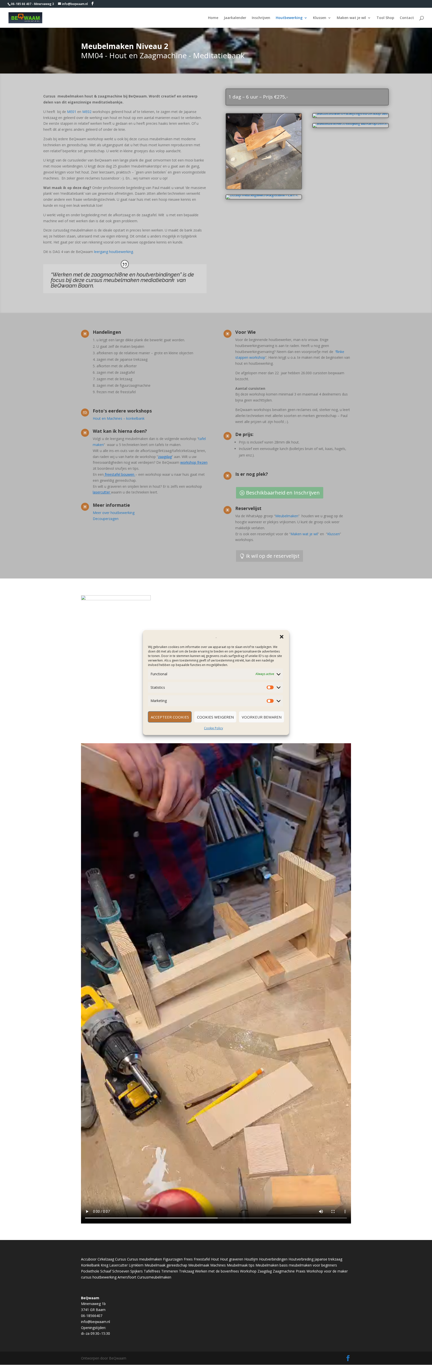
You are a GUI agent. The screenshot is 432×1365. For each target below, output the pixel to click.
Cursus (120, 1259)
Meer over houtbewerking (113, 512)
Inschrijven (261, 18)
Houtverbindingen (273, 1259)
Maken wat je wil (351, 18)
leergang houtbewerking (113, 251)
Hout (215, 1259)
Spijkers (136, 1271)
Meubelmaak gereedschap (165, 1265)
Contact (407, 18)
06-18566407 (91, 1315)
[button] (281, 636)
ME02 (87, 111)
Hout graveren (231, 1259)
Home (213, 18)
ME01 (72, 111)
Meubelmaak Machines (207, 1265)
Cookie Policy (213, 728)
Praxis (301, 1271)
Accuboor (88, 1259)
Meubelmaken (286, 516)
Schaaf (105, 1271)
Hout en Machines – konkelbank (118, 418)
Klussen (319, 18)
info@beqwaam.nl (95, 1321)
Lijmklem (136, 1265)
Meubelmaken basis (272, 1265)
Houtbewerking (289, 18)
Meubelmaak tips (240, 1265)
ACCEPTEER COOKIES (170, 717)
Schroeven (120, 1271)
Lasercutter (118, 1265)
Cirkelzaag (106, 1259)
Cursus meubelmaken (144, 1259)
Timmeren (169, 1271)
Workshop (248, 1271)
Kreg (104, 1265)
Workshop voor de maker (327, 1271)
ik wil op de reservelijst (273, 555)
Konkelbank (90, 1265)
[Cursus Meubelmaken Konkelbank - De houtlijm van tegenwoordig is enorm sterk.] (264, 188)
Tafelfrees (152, 1271)
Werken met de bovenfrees (217, 1271)
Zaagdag (265, 1271)
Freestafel (202, 1259)
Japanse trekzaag (328, 1259)
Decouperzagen (105, 518)
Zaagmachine (284, 1271)
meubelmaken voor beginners (313, 1265)
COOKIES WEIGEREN (215, 717)
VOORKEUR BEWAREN (262, 717)
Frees (188, 1259)
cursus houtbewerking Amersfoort (108, 1277)
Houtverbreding (301, 1259)
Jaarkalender (235, 18)
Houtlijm (251, 1259)
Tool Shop (385, 18)
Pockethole (90, 1271)
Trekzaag (186, 1271)
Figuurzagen (173, 1259)
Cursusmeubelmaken (154, 1277)
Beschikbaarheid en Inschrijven (283, 492)
